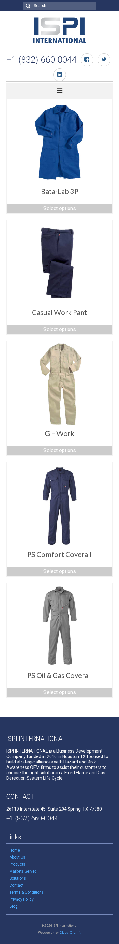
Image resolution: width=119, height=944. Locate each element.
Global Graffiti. (70, 932)
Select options (59, 208)
